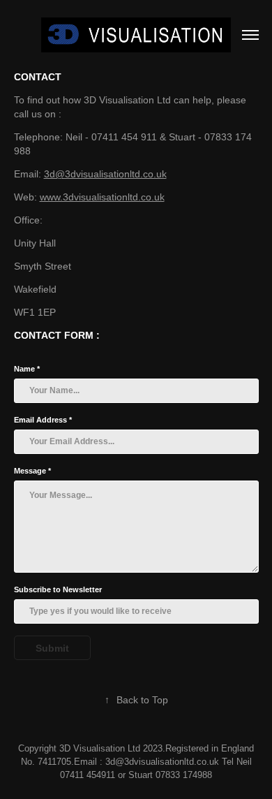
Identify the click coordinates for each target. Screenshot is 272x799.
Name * (27, 369)
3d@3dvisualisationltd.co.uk (105, 173)
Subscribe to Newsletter (58, 589)
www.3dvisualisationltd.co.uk (102, 197)
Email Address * (43, 420)
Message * (32, 471)
